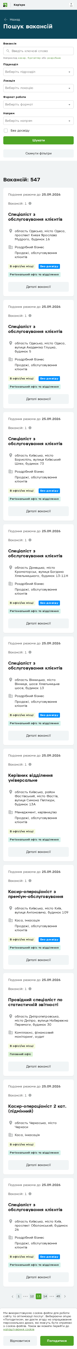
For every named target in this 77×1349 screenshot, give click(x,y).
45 (58, 1296)
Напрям (9, 113)
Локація (9, 80)
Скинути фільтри (38, 153)
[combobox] (38, 72)
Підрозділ (10, 64)
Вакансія (10, 43)
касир (22, 58)
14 (45, 1296)
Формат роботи (14, 97)
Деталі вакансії (38, 287)
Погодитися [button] (57, 1341)
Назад (15, 19)
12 (32, 1296)
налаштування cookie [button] (18, 1329)
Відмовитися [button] (20, 1341)
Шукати (38, 140)
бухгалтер (34, 58)
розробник (54, 58)
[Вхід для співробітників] (71, 4)
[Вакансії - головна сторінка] (17, 4)
